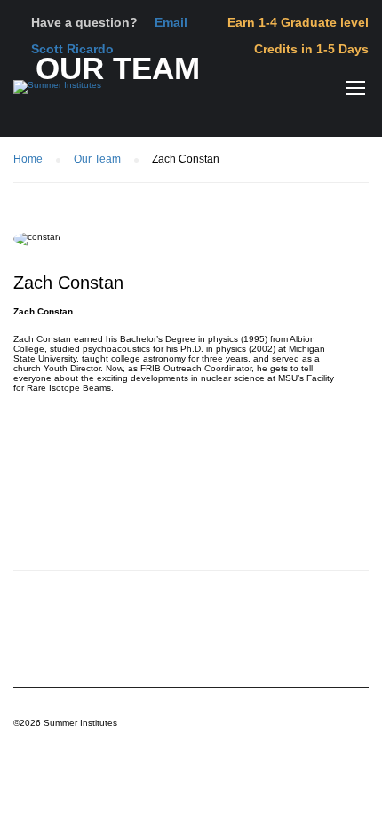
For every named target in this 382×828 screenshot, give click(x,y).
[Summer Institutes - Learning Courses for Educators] (57, 91)
